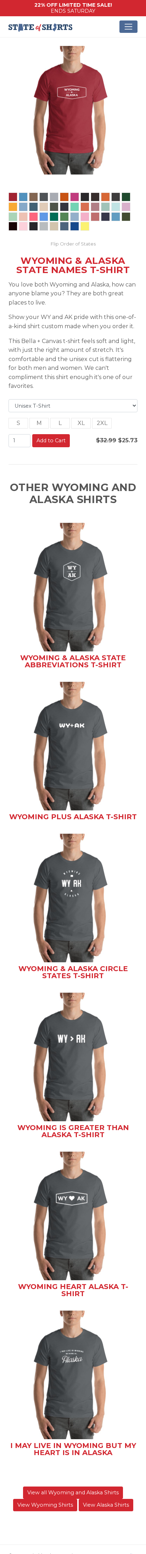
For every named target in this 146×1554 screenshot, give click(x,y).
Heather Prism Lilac (126, 206)
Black (33, 226)
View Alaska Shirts (106, 1505)
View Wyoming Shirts (45, 1505)
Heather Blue (23, 206)
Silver (43, 226)
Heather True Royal (43, 216)
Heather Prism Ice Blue (115, 206)
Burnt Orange (105, 197)
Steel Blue (64, 226)
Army (33, 197)
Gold (13, 206)
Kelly (54, 216)
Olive (126, 216)
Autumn (64, 197)
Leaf (64, 216)
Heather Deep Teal (33, 206)
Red (13, 197)
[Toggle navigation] (128, 26)
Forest (126, 197)
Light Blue (74, 216)
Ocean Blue (115, 216)
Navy (105, 216)
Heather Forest (54, 206)
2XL (102, 423)
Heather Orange (84, 206)
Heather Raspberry (33, 216)
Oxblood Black (13, 226)
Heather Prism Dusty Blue (105, 206)
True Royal (74, 226)
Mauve (95, 216)
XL (81, 423)
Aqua (23, 197)
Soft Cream (54, 226)
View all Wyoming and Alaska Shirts (73, 1492)
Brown (95, 197)
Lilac (84, 216)
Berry (74, 197)
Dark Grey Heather (115, 197)
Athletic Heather (54, 197)
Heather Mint (74, 206)
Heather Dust (43, 206)
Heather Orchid (95, 206)
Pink (23, 226)
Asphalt (43, 197)
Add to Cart (51, 440)
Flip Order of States (73, 244)
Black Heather (84, 197)
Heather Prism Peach (23, 216)
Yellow (84, 226)
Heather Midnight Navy (64, 206)
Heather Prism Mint (13, 216)
